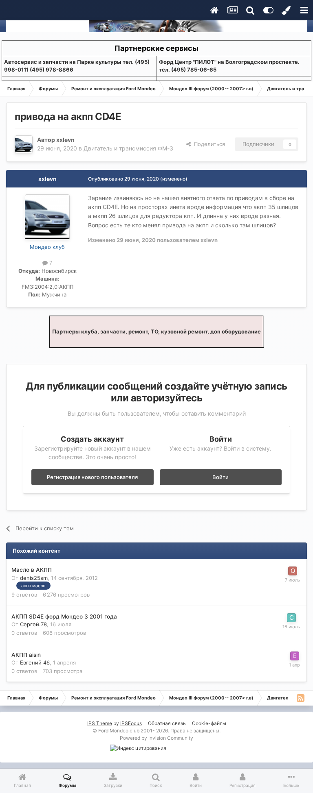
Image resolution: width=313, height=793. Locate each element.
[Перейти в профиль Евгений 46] (294, 655)
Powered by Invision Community (156, 738)
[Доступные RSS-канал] (300, 698)
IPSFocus (131, 723)
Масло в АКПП (31, 569)
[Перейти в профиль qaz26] (292, 570)
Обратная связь (167, 723)
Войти (220, 477)
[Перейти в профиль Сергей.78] (291, 617)
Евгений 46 (35, 662)
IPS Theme (99, 723)
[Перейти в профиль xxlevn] (24, 144)
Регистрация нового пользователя (92, 477)
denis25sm (34, 578)
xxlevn (65, 139)
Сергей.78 (33, 624)
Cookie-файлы (209, 723)
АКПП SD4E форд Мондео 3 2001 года (64, 616)
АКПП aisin (26, 654)
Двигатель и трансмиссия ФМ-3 (128, 148)
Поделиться (208, 144)
